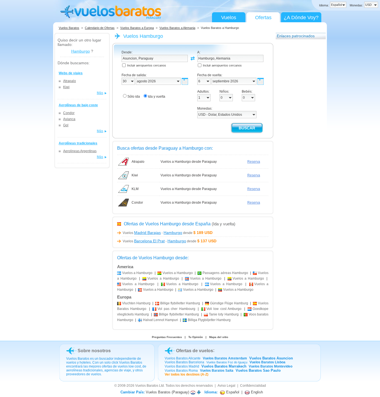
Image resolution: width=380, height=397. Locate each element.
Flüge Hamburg (229, 303)
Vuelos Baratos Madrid (182, 366)
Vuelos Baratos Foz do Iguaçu (226, 362)
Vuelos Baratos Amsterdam (225, 358)
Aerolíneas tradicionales (78, 143)
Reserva (253, 162)
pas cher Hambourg (176, 309)
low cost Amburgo (223, 309)
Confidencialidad (253, 386)
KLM (135, 189)
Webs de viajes (71, 73)
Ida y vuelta (156, 96)
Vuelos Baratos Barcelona (184, 362)
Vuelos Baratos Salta (216, 371)
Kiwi (66, 87)
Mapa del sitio (218, 337)
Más (100, 93)
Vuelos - (152, 233)
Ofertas (263, 17)
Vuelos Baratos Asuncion (271, 358)
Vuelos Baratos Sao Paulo (258, 370)
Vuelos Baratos (69, 27)
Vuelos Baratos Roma (181, 371)
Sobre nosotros (94, 350)
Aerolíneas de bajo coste (78, 105)
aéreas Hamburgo (225, 273)
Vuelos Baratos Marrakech (223, 366)
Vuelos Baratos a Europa (137, 27)
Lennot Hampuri (160, 320)
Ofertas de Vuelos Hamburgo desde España (167, 223)
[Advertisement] (298, 126)
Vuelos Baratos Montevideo (270, 366)
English (256, 392)
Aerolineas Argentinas (80, 151)
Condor (69, 113)
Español (232, 392)
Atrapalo (69, 81)
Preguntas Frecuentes (167, 337)
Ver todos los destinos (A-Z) (186, 374)
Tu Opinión (195, 337)
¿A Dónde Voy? (301, 17)
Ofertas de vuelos (194, 350)
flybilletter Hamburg (180, 303)
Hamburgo (80, 51)
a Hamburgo (137, 273)
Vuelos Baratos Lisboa (267, 362)
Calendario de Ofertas (100, 27)
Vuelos (228, 17)
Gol (65, 125)
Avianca (69, 119)
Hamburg (136, 303)
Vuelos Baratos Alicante (183, 358)
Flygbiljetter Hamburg (209, 320)
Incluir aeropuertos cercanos (146, 65)
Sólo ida (133, 96)
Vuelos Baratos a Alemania (177, 27)
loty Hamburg (224, 314)
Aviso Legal (226, 386)
